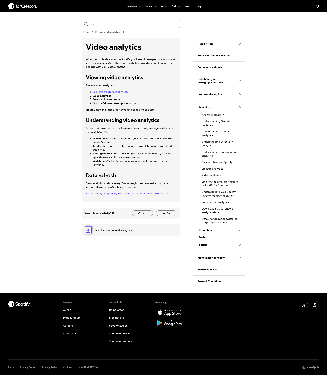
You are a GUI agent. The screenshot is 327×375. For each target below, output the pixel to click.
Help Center (116, 310)
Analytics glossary (213, 115)
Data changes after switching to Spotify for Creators (220, 220)
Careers (68, 325)
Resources (151, 6)
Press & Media (71, 318)
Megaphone (116, 318)
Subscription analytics (215, 202)
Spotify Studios (118, 325)
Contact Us (69, 333)
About (67, 310)
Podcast (176, 6)
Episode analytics (212, 168)
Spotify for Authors (120, 341)
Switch (188, 6)
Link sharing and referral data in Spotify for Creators (220, 183)
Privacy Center (28, 367)
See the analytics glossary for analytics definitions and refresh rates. (127, 193)
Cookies (67, 367)
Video (164, 6)
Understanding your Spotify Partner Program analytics (219, 193)
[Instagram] (315, 305)
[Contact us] (174, 230)
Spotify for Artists (119, 333)
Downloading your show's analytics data (217, 210)
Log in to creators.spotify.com (111, 92)
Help (199, 6)
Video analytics (211, 175)
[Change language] (317, 6)
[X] (304, 305)
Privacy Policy (50, 367)
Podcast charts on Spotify (217, 162)
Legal (11, 367)
